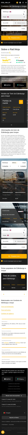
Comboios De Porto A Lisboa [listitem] (14, 386)
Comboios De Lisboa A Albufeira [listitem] (14, 388)
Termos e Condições (6, 421)
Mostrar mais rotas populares (13, 395)
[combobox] (11, 12)
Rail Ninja (17, 342)
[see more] (21, 102)
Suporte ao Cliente (14, 417)
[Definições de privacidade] (2, 432)
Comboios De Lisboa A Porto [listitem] (14, 383)
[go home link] (5, 2)
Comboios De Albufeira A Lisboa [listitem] (14, 391)
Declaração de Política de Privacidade (18, 421)
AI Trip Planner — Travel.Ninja (8, 424)
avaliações (6, 342)
